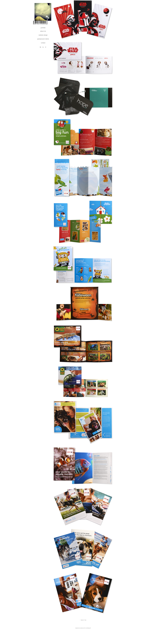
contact (43, 43)
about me (43, 31)
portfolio (43, 27)
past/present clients (43, 39)
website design (43, 35)
